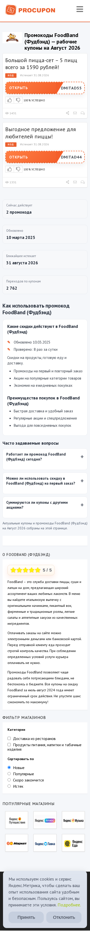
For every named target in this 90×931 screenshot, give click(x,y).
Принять (26, 917)
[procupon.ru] (30, 9)
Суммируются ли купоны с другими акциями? (37, 505)
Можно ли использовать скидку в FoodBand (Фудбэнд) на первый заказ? (40, 481)
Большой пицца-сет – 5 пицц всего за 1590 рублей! (41, 64)
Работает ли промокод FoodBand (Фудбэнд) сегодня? (36, 457)
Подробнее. (69, 905)
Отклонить (64, 917)
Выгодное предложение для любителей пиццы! (40, 133)
